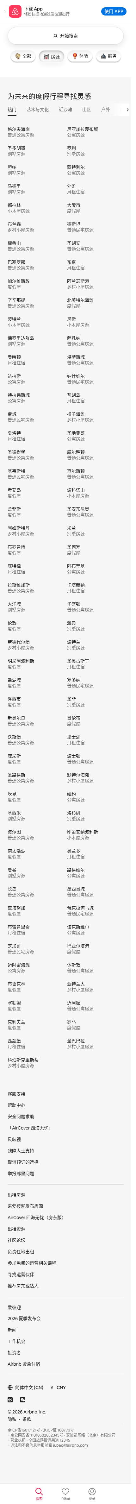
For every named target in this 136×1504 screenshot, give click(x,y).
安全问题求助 (21, 1116)
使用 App (113, 11)
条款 (26, 1419)
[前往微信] (22, 1399)
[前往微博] (10, 1399)
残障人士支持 (21, 1151)
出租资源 (16, 1229)
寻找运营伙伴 (21, 1274)
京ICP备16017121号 (24, 1430)
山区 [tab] (86, 109)
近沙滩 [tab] (65, 109)
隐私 (12, 1419)
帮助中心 (16, 1105)
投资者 (14, 1353)
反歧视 (14, 1139)
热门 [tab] (12, 109)
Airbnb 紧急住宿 (24, 1364)
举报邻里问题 (21, 1173)
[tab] (23, 56)
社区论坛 (16, 1240)
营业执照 (18, 1440)
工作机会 (16, 1341)
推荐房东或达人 (23, 1286)
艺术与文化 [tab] (38, 109)
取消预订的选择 (23, 1162)
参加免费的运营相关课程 (32, 1263)
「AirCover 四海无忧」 (30, 1128)
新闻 (12, 1330)
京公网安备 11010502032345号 (36, 1435)
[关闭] (5, 11)
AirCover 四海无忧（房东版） (37, 1217)
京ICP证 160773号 (58, 1430)
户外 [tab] (105, 109)
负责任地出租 (21, 1252)
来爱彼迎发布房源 (25, 1206)
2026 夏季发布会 (24, 1318)
